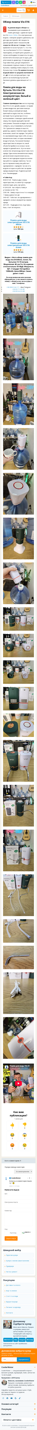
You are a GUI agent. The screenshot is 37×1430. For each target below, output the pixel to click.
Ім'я (6, 1194)
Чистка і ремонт (11, 1272)
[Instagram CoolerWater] (24, 2)
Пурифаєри (10, 1266)
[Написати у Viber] (13, 2)
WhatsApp (30, 1340)
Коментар (8, 1211)
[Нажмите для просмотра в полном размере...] (18, 314)
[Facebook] (7, 1398)
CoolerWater (5, 5)
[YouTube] (11, 1398)
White (16, 35)
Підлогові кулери (12, 1255)
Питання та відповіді (13, 1307)
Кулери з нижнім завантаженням (17, 1261)
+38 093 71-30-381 (18, 289)
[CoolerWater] (6, 1178)
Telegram (22, 1340)
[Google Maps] (15, 1398)
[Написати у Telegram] (17, 2)
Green (10, 35)
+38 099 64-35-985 (18, 291)
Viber (15, 1340)
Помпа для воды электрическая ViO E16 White (18, 222)
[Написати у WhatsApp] (20, 2)
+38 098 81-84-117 (12, 287)
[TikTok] (19, 1398)
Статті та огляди (12, 1296)
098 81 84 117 (8, 1340)
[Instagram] (3, 1398)
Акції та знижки (11, 1291)
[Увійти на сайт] (33, 10)
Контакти (9, 1313)
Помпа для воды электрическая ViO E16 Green (18, 245)
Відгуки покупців (11, 1302)
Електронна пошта (11, 1202)
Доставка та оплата (13, 1285)
